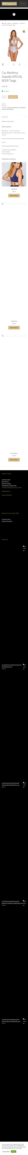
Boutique (9, 107)
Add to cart (13, 97)
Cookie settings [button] (6, 1151)
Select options (14, 195)
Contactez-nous (6, 479)
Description (5, 117)
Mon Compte (5, 481)
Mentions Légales (6, 483)
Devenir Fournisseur (7, 521)
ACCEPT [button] (13, 1151)
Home (5, 23)
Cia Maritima (15, 23)
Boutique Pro (15, 107)
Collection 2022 (5, 109)
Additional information (8, 121)
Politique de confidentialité (9, 485)
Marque (9, 23)
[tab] (14, 117)
